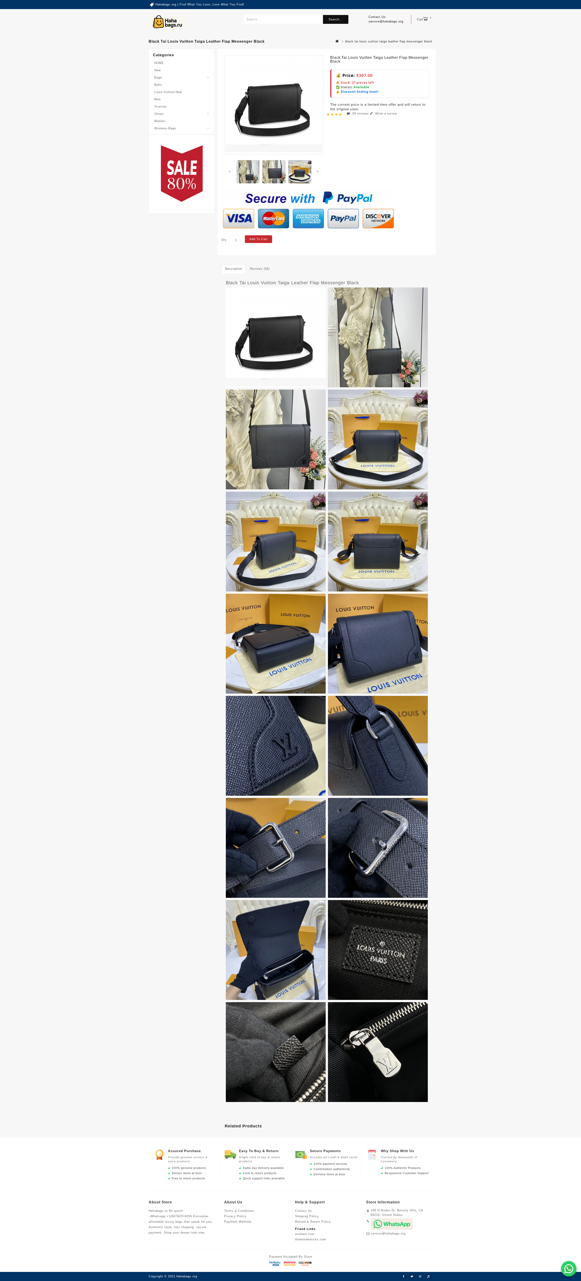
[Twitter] (412, 1277)
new (157, 70)
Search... (336, 19)
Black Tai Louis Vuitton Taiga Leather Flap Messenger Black (292, 282)
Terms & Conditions (239, 1210)
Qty (224, 239)
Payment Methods (238, 1221)
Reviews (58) (260, 268)
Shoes (159, 113)
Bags (158, 77)
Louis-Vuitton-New (168, 92)
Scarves (160, 106)
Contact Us (303, 1210)
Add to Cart (258, 239)
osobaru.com (305, 1234)
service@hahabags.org (388, 1233)
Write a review (385, 113)
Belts (158, 84)
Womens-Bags (165, 128)
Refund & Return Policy (313, 1221)
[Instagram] (420, 1277)
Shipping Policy (307, 1216)
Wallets (160, 121)
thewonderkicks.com (310, 1239)
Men (157, 99)
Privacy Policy (235, 1216)
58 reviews (360, 113)
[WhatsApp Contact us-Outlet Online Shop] (568, 1268)
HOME (159, 63)
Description (233, 268)
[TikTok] (428, 1277)
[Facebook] (404, 1277)
